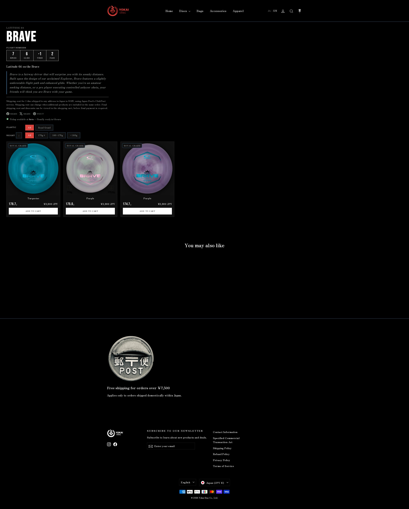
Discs (183, 11)
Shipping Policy (222, 448)
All (29, 127)
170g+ (42, 135)
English (185, 482)
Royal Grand (44, 127)
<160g (73, 135)
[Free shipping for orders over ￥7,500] (131, 359)
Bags (200, 11)
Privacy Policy (221, 460)
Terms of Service (223, 466)
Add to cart (33, 211)
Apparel (238, 11)
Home (169, 11)
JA (269, 10)
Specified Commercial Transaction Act (226, 440)
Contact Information (225, 432)
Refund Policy (221, 454)
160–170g (57, 135)
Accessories (218, 11)
